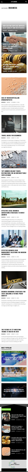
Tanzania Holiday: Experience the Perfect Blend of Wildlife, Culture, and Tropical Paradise (14, 374)
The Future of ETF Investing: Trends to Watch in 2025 (11, 331)
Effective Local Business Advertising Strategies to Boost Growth (13, 213)
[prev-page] (21, 353)
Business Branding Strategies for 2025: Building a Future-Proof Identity (13, 294)
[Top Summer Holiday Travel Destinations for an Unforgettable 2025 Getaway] (14, 159)
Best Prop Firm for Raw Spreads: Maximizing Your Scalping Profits (14, 390)
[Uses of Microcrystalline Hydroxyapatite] (14, 86)
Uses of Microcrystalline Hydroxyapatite (10, 99)
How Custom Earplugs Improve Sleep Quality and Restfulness (18, 416)
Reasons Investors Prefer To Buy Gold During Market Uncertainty (18, 439)
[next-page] (24, 353)
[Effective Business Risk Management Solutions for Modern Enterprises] (14, 239)
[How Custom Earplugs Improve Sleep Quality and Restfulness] (14, 22)
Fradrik (8, 102)
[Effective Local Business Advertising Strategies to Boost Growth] (14, 199)
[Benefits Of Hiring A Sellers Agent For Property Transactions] (14, 42)
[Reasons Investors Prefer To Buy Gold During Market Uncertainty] (14, 63)
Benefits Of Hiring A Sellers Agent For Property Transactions (18, 428)
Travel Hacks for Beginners (11, 135)
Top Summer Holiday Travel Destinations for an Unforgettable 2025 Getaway (13, 173)
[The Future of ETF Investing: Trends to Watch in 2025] (14, 318)
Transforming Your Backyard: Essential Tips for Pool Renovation (14, 358)
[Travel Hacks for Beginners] (14, 124)
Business (3, 102)
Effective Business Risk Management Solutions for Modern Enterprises (13, 252)
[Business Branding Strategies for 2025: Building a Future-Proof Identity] (14, 280)
